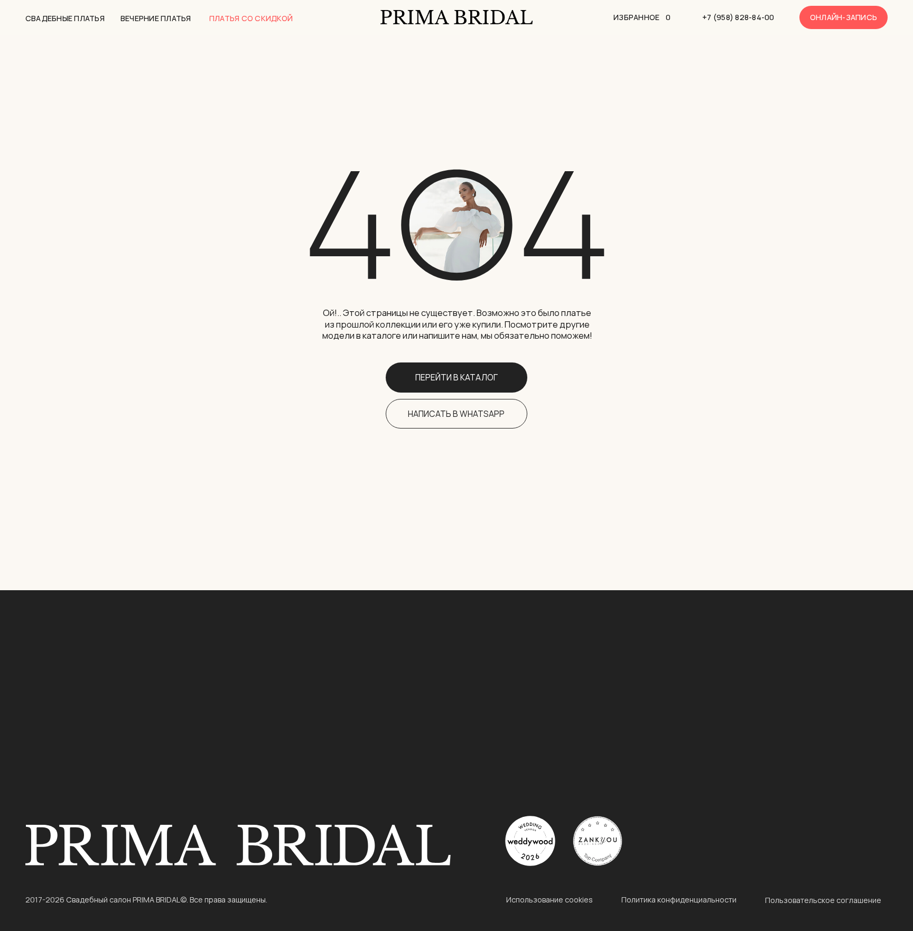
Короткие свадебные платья (85, 706)
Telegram (671, 755)
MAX (660, 787)
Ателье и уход (828, 771)
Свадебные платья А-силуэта (278, 721)
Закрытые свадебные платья (276, 674)
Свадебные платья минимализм (282, 769)
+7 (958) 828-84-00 (691, 738)
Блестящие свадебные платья (279, 690)
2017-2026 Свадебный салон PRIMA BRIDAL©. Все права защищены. (146, 900)
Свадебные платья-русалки (274, 737)
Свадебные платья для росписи (282, 785)
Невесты (816, 804)
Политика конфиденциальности (679, 900)
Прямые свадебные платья (272, 753)
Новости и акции (832, 755)
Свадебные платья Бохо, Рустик (92, 753)
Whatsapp (672, 771)
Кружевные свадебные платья (89, 785)
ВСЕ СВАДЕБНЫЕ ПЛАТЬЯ (77, 674)
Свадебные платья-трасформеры (287, 706)
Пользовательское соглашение (823, 900)
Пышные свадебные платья (82, 721)
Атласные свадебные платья (85, 769)
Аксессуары (823, 787)
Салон (816, 719)
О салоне (817, 738)
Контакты (680, 719)
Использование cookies (549, 900)
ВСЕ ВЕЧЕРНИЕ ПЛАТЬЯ (72, 690)
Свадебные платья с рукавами (88, 737)
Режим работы (546, 719)
